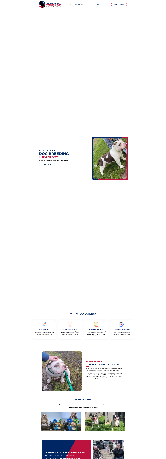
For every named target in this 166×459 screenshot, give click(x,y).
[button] (119, 4)
